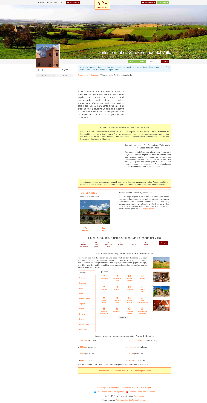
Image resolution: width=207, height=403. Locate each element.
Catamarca (95, 75)
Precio (81, 308)
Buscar (165, 61)
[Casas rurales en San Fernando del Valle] (104, 276)
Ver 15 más (123, 317)
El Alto (82, 360)
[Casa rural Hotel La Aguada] (95, 212)
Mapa (64, 75)
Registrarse (149, 2)
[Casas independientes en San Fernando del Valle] (142, 298)
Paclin (82, 353)
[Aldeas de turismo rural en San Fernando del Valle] (104, 309)
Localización (84, 324)
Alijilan (131, 353)
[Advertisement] (121, 84)
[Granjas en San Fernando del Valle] (117, 287)
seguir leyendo (148, 208)
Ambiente (82, 288)
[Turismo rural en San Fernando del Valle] (129, 287)
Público (82, 293)
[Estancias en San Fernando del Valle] (104, 287)
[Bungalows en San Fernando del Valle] (117, 309)
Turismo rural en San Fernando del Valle (131, 400)
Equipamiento (84, 298)
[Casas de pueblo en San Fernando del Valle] (104, 298)
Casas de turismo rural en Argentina (110, 391)
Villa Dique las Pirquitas (138, 340)
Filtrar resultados (137, 61)
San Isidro (84, 340)
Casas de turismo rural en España (141, 391)
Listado (46, 75)
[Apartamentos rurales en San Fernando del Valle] (117, 276)
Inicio (41, 2)
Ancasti (132, 360)
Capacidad (83, 278)
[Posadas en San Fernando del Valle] (142, 276)
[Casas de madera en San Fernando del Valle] (129, 298)
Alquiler (82, 303)
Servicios (82, 283)
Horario (82, 314)
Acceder (163, 2)
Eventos (82, 319)
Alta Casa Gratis (55, 2)
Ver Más (164, 243)
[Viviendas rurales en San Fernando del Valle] (129, 309)
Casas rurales (83, 75)
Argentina (73, 2)
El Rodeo (83, 347)
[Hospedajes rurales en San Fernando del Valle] (117, 298)
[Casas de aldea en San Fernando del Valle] (142, 287)
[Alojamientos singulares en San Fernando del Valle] (142, 309)
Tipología (82, 272)
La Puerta (132, 347)
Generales (83, 329)
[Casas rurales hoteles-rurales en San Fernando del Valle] (129, 276)
